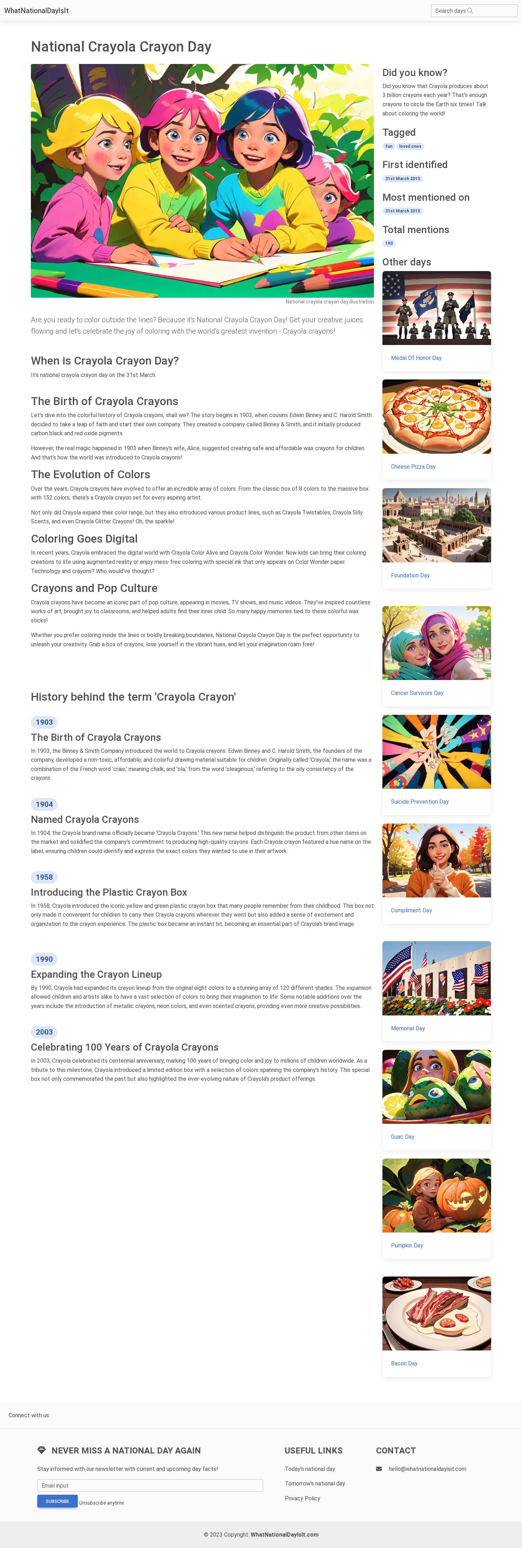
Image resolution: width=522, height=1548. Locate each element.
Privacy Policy (302, 1498)
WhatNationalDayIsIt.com (285, 1534)
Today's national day (310, 1469)
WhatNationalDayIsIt (36, 10)
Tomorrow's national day (315, 1483)
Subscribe (57, 1501)
